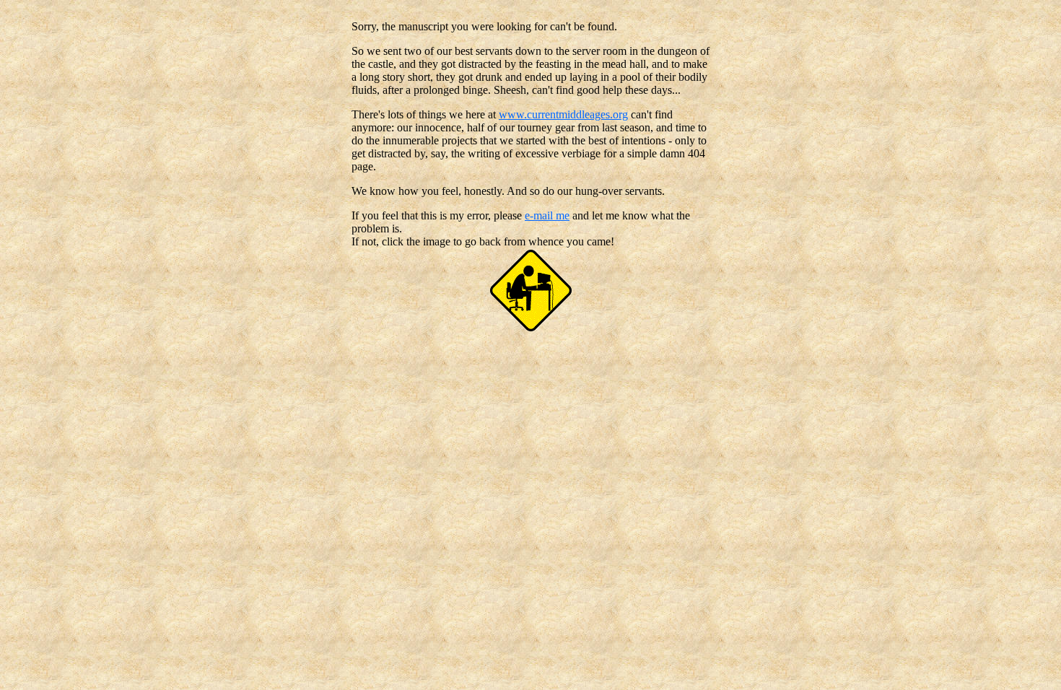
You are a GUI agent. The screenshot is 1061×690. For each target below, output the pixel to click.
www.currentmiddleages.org (563, 114)
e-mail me (547, 215)
